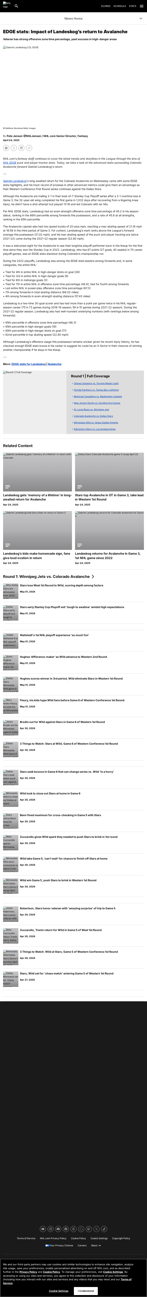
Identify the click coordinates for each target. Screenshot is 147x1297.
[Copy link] (29, 148)
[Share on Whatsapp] (6, 148)
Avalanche (54, 364)
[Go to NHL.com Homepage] (7, 6)
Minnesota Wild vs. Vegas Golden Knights (96, 422)
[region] (73, 1278)
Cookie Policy (51, 1271)
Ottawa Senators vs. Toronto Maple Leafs (96, 383)
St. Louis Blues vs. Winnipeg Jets (91, 409)
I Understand (86, 1290)
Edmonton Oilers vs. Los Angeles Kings (94, 429)
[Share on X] (14, 148)
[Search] (16, 6)
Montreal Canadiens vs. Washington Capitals (98, 396)
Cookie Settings (113, 1271)
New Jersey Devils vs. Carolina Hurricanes (97, 403)
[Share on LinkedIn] (21, 148)
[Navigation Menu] (141, 6)
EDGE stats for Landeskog (28, 364)
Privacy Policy (28, 1271)
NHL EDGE (9, 162)
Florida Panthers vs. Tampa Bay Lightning (96, 389)
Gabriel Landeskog (15, 181)
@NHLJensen (32, 136)
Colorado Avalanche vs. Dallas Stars (93, 416)
